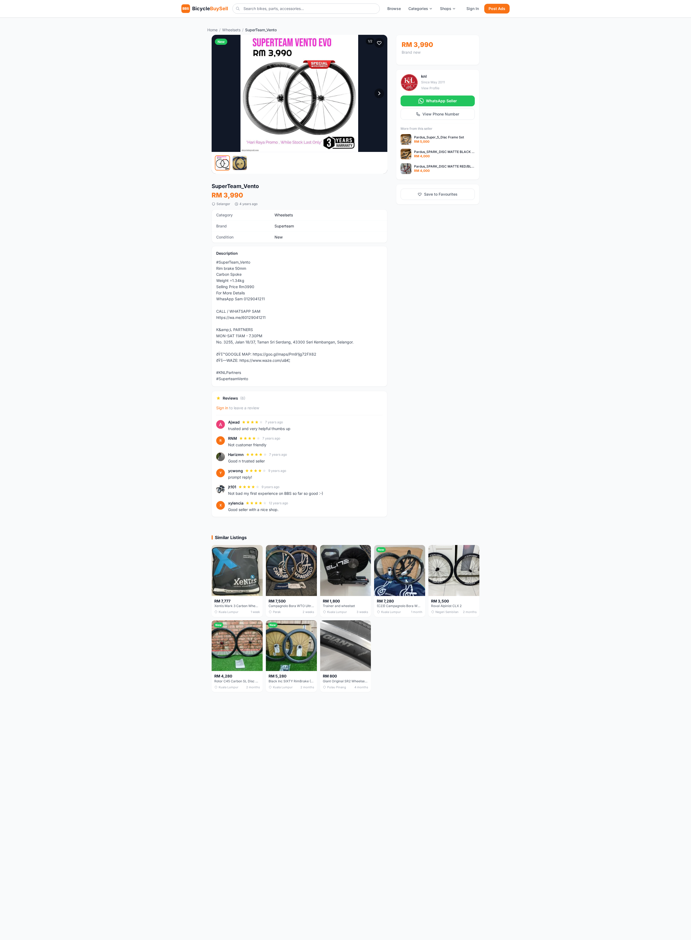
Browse (394, 8)
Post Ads (497, 8)
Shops (445, 8)
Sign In (472, 8)
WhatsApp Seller (441, 100)
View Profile (430, 88)
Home (212, 30)
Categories (418, 8)
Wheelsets (231, 30)
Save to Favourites (441, 194)
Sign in (222, 408)
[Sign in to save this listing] (379, 43)
